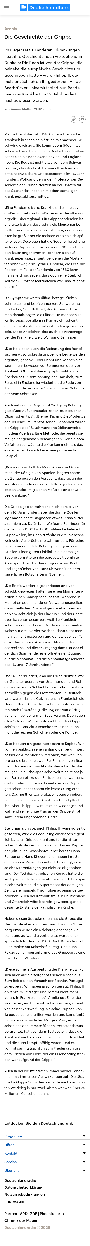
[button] (6, 7)
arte (61, 1213)
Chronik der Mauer (21, 1220)
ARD (24, 1213)
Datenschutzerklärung (23, 1187)
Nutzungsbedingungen (24, 1194)
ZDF (34, 1213)
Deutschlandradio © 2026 (27, 1227)
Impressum (14, 1201)
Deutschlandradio (20, 1180)
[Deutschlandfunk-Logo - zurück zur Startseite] (45, 7)
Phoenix (48, 1213)
